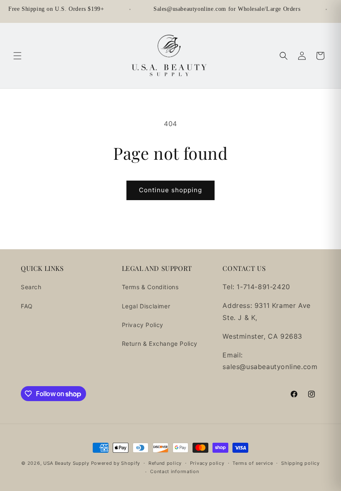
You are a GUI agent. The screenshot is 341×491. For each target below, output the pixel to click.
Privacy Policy (142, 324)
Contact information (174, 471)
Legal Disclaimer (146, 306)
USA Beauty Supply (66, 463)
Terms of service (252, 463)
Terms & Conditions (150, 286)
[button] (17, 56)
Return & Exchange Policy (160, 343)
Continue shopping (170, 190)
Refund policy (165, 463)
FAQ (27, 306)
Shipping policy (300, 463)
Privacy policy (207, 463)
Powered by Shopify (116, 463)
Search (31, 286)
